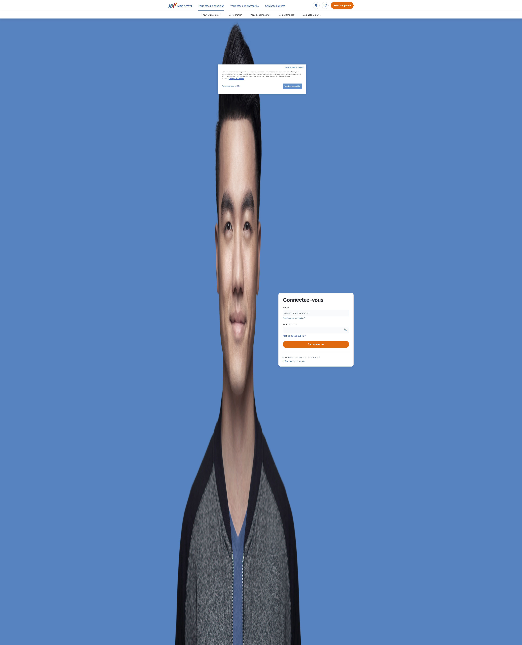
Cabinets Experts (312, 14)
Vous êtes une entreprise (244, 5)
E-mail (286, 307)
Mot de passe (290, 324)
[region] (262, 79)
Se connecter (316, 344)
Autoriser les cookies (292, 86)
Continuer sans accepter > (294, 67)
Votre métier (235, 14)
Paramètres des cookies (231, 86)
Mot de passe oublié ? (294, 335)
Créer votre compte (293, 361)
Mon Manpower (342, 5)
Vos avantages (286, 14)
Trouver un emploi (211, 14)
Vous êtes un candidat (211, 5)
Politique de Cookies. (236, 79)
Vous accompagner (260, 14)
